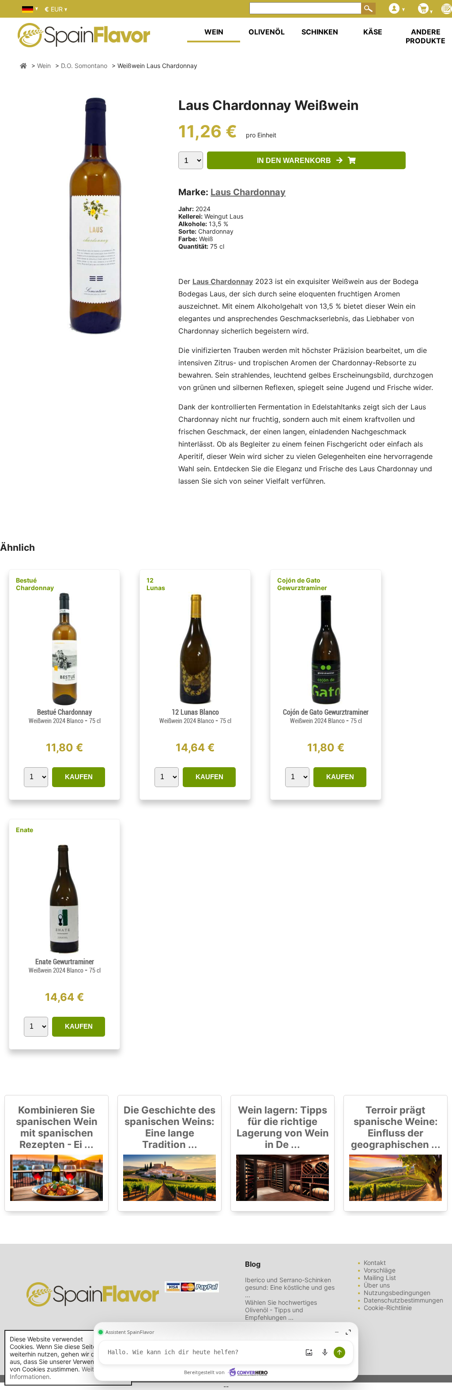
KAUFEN (79, 776)
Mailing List (380, 1277)
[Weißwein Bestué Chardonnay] (64, 704)
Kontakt (375, 1262)
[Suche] (369, 8)
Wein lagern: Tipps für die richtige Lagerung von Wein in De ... (283, 1127)
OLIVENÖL (267, 31)
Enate (24, 829)
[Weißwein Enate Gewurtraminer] (64, 954)
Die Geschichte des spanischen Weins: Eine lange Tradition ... (169, 1127)
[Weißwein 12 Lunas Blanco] (195, 704)
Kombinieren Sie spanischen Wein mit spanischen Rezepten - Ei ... (57, 1127)
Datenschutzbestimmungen (403, 1300)
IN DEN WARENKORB (296, 160)
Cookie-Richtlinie (388, 1307)
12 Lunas (156, 583)
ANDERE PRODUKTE (425, 36)
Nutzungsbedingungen (397, 1292)
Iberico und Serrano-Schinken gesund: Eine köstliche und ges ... (290, 1287)
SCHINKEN (319, 31)
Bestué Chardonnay (35, 583)
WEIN (213, 31)
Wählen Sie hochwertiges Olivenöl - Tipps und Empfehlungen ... (281, 1310)
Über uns (377, 1285)
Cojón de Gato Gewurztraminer (302, 583)
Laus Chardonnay (248, 192)
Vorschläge (380, 1270)
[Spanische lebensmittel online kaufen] (84, 41)
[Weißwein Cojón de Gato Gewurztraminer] (325, 704)
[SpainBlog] (446, 9)
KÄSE (372, 31)
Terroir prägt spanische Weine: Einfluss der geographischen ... (396, 1127)
